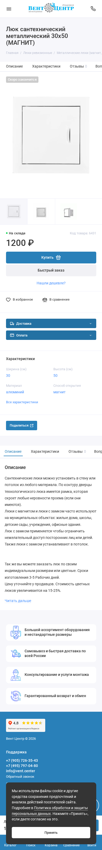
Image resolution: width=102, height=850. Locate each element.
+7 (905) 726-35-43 (22, 760)
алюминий (15, 392)
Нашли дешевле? (51, 283)
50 (55, 375)
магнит (59, 392)
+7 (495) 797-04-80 (22, 766)
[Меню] (9, 9)
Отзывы (78, 66)
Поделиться (19, 425)
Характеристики (46, 66)
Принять (51, 833)
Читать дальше (18, 601)
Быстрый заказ (51, 270)
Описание (14, 66)
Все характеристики (22, 402)
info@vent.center (20, 771)
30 (8, 375)
